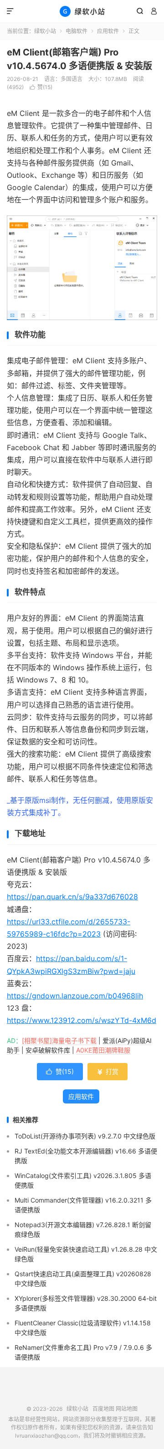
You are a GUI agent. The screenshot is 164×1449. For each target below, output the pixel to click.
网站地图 (127, 1408)
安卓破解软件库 (48, 1050)
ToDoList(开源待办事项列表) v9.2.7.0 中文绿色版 (85, 1136)
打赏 (107, 1071)
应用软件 (108, 31)
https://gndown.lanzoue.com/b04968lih (75, 995)
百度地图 (103, 1408)
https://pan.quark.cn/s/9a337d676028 (72, 896)
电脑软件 (76, 31)
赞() (41, 87)
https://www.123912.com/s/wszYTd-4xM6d (81, 1020)
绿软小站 (82, 11)
